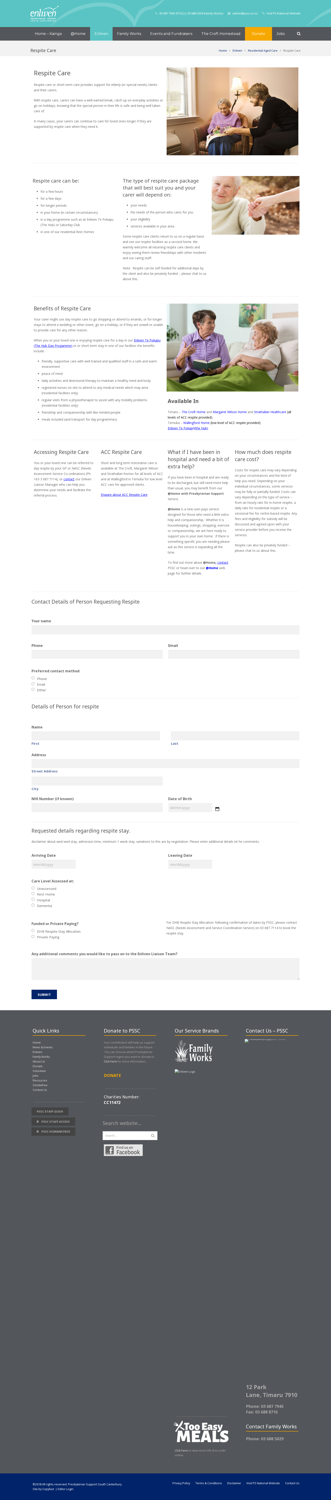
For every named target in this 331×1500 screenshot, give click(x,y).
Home (223, 51)
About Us (39, 1061)
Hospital (43, 900)
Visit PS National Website (284, 13)
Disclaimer (234, 1483)
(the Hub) (201, 428)
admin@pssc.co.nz (245, 13)
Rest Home (46, 894)
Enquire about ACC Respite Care (124, 494)
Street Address (45, 771)
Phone (37, 645)
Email (173, 645)
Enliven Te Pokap (180, 428)
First (35, 743)
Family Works (41, 1057)
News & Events (43, 1047)
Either (41, 690)
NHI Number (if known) (53, 798)
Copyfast (48, 1489)
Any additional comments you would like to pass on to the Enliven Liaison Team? (104, 953)
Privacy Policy (181, 1483)
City (35, 788)
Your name (41, 620)
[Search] (299, 33)
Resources (40, 1080)
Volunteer (39, 1071)
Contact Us (40, 1090)
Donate (38, 1066)
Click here (110, 1061)
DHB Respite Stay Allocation (59, 931)
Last (174, 743)
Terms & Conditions (208, 1483)
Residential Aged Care (263, 51)
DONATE (112, 1075)
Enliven (237, 51)
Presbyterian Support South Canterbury (95, 1484)
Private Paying (48, 937)
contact (69, 479)
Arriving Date (44, 855)
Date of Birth (180, 798)
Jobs (36, 1076)
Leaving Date (180, 855)
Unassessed (46, 888)
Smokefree (40, 1085)
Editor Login (65, 1489)
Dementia (44, 905)
